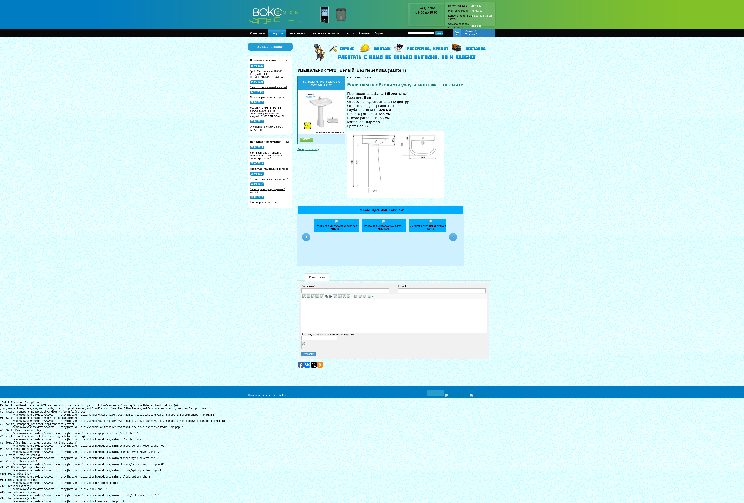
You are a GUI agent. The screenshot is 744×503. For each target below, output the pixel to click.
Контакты (364, 33)
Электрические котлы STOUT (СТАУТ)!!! (267, 128)
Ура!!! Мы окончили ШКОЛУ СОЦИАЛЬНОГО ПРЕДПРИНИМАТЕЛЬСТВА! (267, 74)
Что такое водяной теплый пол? (269, 179)
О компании (257, 33)
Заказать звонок (270, 47)
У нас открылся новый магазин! (268, 87)
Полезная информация (324, 33)
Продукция (276, 33)
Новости (349, 33)
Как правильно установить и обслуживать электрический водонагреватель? (266, 155)
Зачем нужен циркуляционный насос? (267, 191)
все (287, 60)
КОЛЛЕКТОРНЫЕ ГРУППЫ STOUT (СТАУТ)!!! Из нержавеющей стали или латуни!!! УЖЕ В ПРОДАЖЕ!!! (267, 112)
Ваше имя (307, 286)
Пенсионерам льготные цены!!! (268, 97)
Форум (378, 33)
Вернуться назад (308, 149)
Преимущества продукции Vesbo (269, 168)
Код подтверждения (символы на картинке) (328, 334)
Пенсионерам (296, 33)
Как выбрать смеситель (264, 202)
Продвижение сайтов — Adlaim (267, 394)
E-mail (402, 286)
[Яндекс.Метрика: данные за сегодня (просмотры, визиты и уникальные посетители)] (457, 395)
